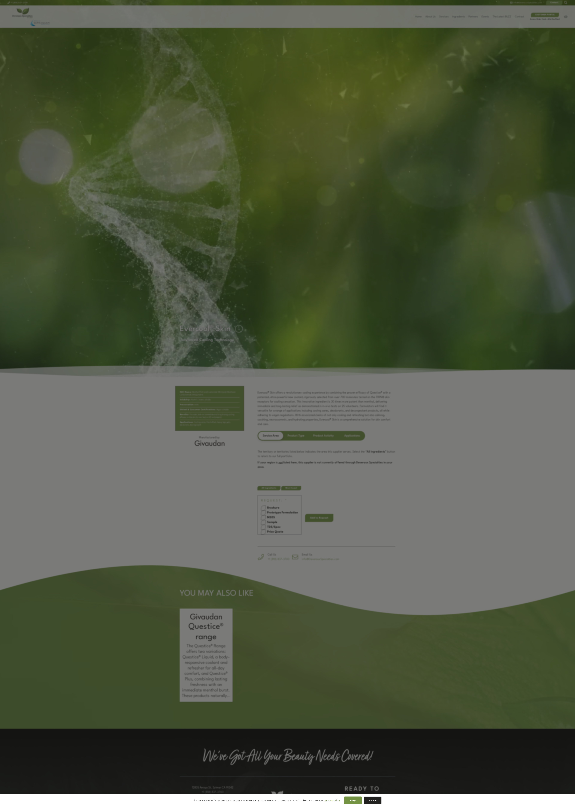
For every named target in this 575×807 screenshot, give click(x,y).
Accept (353, 800)
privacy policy (332, 800)
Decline (372, 800)
